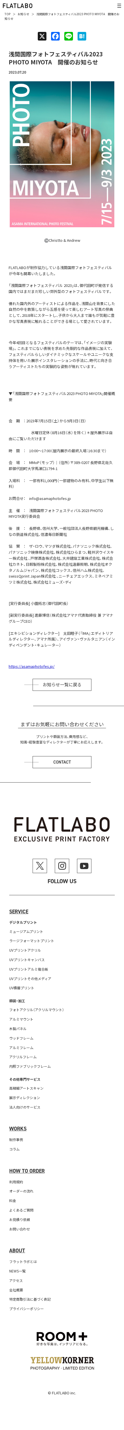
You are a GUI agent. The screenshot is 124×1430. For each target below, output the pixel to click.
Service (18, 911)
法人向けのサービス (24, 1107)
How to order (27, 1171)
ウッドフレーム (21, 1038)
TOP (7, 14)
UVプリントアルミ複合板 (28, 969)
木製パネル (18, 1028)
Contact (62, 762)
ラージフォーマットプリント (31, 940)
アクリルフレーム (23, 1056)
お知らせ (23, 14)
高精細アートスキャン (26, 1088)
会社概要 (16, 1289)
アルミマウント (21, 1019)
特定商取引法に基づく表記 (30, 1299)
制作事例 (16, 1139)
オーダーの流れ (21, 1191)
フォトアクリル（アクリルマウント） (36, 1009)
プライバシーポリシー (26, 1308)
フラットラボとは (23, 1261)
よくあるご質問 (21, 1209)
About (17, 1250)
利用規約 (16, 1181)
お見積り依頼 (19, 1219)
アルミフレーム (21, 1047)
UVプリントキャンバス (27, 959)
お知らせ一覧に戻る (62, 685)
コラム (14, 1149)
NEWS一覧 (17, 1270)
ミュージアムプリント (26, 931)
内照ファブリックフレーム (30, 1066)
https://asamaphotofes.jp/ (32, 666)
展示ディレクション (24, 1097)
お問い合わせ (19, 1228)
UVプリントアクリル (25, 950)
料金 (12, 1200)
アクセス (16, 1280)
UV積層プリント (21, 987)
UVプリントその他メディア (30, 978)
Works (18, 1128)
